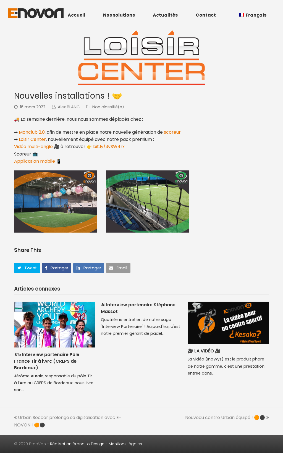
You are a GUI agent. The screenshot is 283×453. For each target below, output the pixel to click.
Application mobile (34, 161)
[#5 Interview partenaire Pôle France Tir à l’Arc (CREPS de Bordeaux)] (54, 324)
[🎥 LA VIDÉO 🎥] (228, 323)
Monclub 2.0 (32, 132)
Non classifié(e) (108, 107)
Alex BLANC (69, 107)
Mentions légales (125, 444)
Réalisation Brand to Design (77, 444)
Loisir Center (32, 139)
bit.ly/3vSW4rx (109, 146)
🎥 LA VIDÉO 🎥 (204, 351)
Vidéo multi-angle (33, 146)
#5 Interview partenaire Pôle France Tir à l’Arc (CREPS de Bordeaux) (46, 361)
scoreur (172, 132)
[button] (27, 268)
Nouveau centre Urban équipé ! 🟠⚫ (225, 417)
